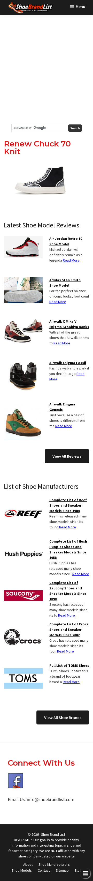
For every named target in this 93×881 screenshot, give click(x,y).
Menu (80, 6)
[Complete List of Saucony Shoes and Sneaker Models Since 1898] (23, 583)
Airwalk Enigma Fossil (67, 362)
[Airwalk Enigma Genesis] (23, 404)
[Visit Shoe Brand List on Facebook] (15, 777)
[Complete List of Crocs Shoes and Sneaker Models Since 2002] (23, 624)
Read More (71, 260)
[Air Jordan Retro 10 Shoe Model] (23, 239)
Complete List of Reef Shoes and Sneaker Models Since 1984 (68, 505)
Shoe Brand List (53, 834)
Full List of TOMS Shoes (69, 665)
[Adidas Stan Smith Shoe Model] (23, 280)
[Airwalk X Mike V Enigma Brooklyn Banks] (23, 321)
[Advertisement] (46, 69)
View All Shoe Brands (62, 717)
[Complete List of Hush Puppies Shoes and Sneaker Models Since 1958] (23, 541)
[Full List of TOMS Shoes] (23, 666)
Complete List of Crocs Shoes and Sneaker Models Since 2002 (68, 629)
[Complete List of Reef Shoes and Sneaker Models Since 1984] (23, 500)
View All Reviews (66, 456)
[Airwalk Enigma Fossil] (23, 363)
